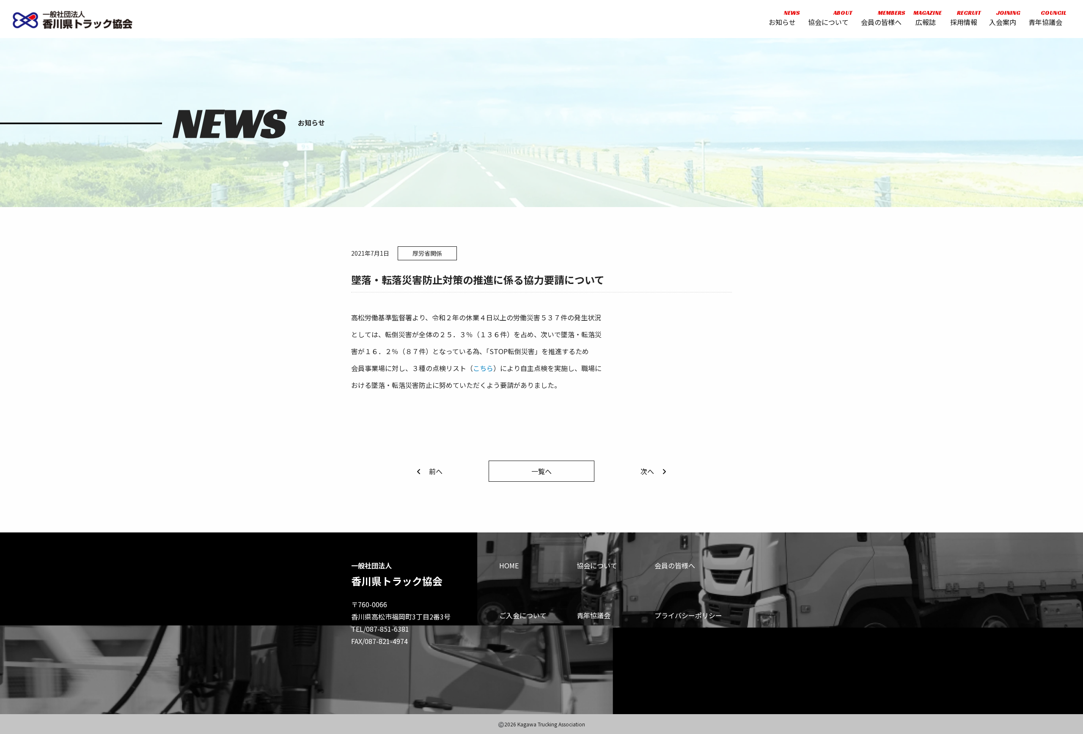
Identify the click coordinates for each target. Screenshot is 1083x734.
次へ (647, 471)
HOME (509, 565)
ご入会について (523, 615)
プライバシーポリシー (688, 615)
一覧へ (541, 471)
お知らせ (782, 18)
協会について (828, 18)
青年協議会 (1045, 18)
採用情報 (963, 18)
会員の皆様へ (881, 18)
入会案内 (1002, 18)
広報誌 (925, 18)
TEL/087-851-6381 (380, 629)
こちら (483, 368)
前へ (436, 471)
